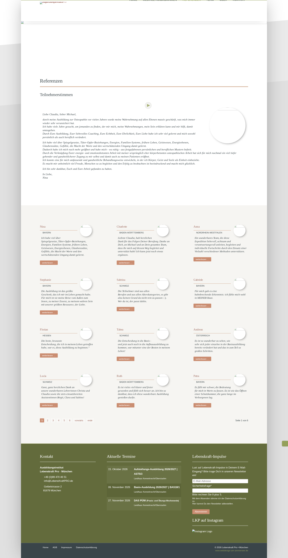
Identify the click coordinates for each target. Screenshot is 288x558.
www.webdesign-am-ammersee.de (231, 550)
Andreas (198, 329)
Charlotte (122, 226)
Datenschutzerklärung (235, 498)
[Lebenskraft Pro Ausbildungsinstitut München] (55, 1)
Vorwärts (148, 105)
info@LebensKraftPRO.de (58, 480)
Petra (196, 375)
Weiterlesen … (50, 262)
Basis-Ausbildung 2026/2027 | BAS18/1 (157, 487)
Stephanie (45, 279)
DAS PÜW (156, 500)
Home (45, 547)
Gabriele (198, 279)
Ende (90, 420)
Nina (42, 226)
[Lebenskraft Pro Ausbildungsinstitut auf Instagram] (202, 531)
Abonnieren (201, 511)
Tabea (120, 329)
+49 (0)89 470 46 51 (55, 476)
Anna (197, 226)
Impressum (66, 547)
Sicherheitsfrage (202, 485)
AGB (55, 547)
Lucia (43, 375)
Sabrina (121, 279)
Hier (194, 503)
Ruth (119, 375)
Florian (44, 329)
